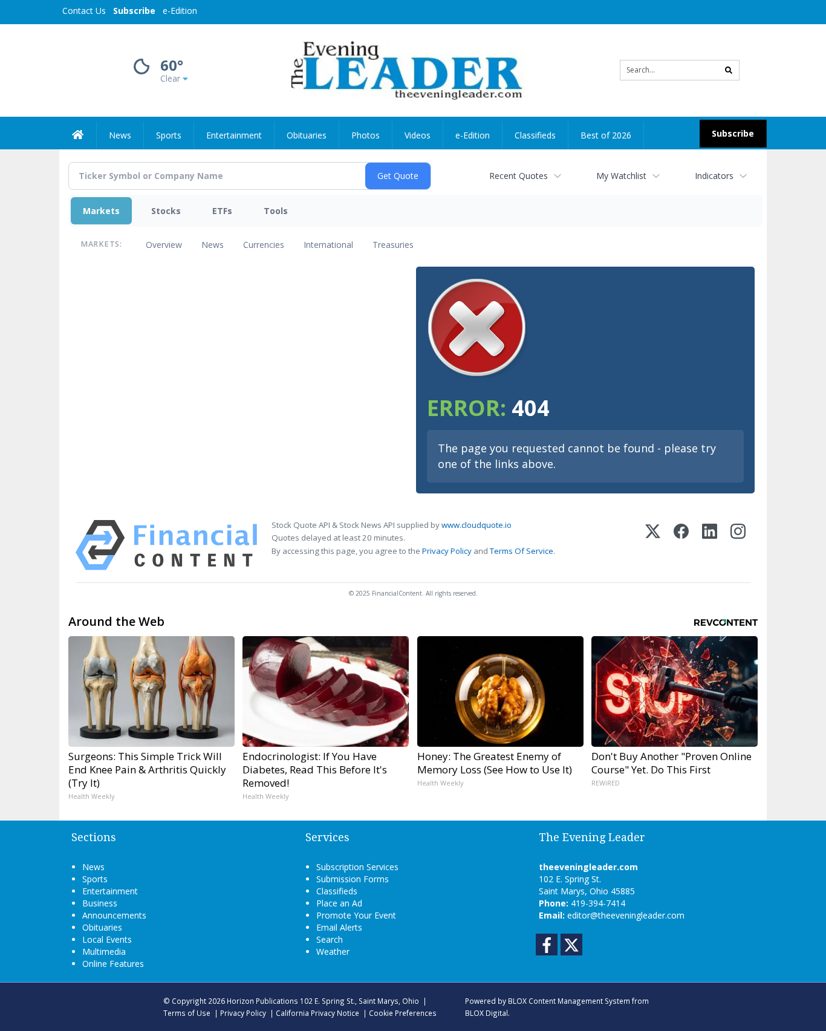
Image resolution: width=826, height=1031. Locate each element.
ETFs (222, 210)
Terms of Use (186, 1013)
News (212, 244)
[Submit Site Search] (728, 70)
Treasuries (393, 244)
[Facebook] (681, 545)
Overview (164, 244)
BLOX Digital (486, 1013)
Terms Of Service (521, 550)
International (328, 244)
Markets (101, 210)
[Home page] (404, 69)
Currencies (263, 244)
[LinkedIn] (709, 545)
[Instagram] (738, 545)
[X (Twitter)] (652, 545)
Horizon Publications (262, 1001)
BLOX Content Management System (569, 1001)
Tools (276, 210)
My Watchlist (621, 175)
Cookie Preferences (403, 1013)
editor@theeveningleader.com (626, 915)
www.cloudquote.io (476, 524)
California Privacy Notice (317, 1013)
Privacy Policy (447, 550)
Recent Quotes (518, 175)
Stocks (166, 210)
